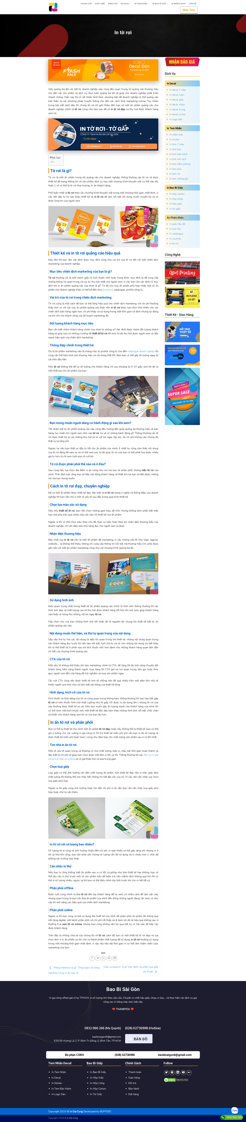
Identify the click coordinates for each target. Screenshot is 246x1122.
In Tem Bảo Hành (61, 1088)
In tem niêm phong (179, 164)
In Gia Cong (72, 1118)
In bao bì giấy (159, 4)
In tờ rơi (173, 243)
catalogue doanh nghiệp (141, 351)
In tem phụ (175, 169)
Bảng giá (113, 4)
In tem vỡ (174, 173)
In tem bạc (175, 149)
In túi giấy (174, 208)
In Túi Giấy (96, 1094)
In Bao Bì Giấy (98, 1072)
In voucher (175, 238)
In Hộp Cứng (97, 1083)
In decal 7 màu (177, 90)
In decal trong (177, 109)
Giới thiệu (100, 4)
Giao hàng (134, 1077)
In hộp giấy (175, 203)
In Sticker (57, 1083)
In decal (125, 4)
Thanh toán (134, 1072)
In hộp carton (176, 194)
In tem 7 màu (176, 144)
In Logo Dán (58, 1094)
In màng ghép (178, 4)
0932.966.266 (234, 1117)
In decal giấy (176, 99)
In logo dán (175, 119)
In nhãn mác (176, 134)
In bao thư (175, 229)
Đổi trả (132, 1083)
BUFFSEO (105, 1111)
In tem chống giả (178, 178)
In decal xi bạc (177, 114)
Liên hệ (192, 4)
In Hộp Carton (98, 1088)
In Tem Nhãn (59, 1072)
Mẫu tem (189, 10)
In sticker (174, 139)
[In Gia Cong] (53, 7)
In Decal (56, 1077)
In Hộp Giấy (96, 1077)
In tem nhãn (140, 4)
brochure (107, 289)
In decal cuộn (176, 95)
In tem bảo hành (178, 154)
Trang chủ (86, 4)
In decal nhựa (176, 104)
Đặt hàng (133, 1094)
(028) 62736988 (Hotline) (143, 1028)
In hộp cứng (176, 199)
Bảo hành (133, 1088)
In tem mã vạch (177, 159)
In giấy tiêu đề (177, 224)
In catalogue (176, 233)
